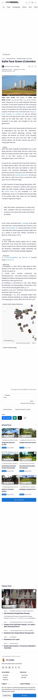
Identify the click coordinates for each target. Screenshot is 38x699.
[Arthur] (19, 396)
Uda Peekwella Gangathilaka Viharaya (17, 613)
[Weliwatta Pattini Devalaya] (19, 402)
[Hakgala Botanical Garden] (27, 433)
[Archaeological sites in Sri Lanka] (11, 487)
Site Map (23, 677)
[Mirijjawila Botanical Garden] (10, 433)
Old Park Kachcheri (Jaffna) (8, 490)
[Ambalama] (13, 637)
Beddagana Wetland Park (27, 489)
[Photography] (16, 7)
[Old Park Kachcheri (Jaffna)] (10, 479)
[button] (2, 2)
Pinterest (5, 679)
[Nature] (24, 7)
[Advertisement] (19, 30)
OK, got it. (25, 695)
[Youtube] (6, 667)
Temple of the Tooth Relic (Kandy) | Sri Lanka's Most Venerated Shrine (19, 625)
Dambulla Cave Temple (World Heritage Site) (19, 633)
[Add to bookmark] (17, 429)
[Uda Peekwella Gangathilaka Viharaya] (19, 598)
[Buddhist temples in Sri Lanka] (19, 611)
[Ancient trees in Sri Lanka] (28, 463)
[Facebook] (3, 667)
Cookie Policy (7, 695)
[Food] (30, 7)
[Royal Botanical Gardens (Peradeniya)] (27, 456)
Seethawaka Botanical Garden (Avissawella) (9, 467)
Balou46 (24, 257)
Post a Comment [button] (19, 500)
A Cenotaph (24, 223)
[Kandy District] (14, 643)
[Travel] (8, 7)
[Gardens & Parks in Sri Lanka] (23, 409)
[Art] (4, 7)
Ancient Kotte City (11, 191)
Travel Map (24, 675)
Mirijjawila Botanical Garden (8, 443)
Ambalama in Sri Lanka (11, 639)
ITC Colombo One (18, 114)
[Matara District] (31, 611)
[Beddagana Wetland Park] (27, 479)
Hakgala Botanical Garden (27, 442)
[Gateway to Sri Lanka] (11, 2)
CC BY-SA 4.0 (10, 260)
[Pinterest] (9, 667)
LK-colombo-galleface (11, 257)
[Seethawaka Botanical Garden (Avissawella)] (10, 456)
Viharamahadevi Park (11, 228)
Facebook (5, 675)
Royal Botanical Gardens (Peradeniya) (27, 467)
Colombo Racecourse (21, 175)
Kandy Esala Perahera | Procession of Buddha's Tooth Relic (20, 647)
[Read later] (29, 66)
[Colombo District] (7, 409)
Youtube (5, 677)
